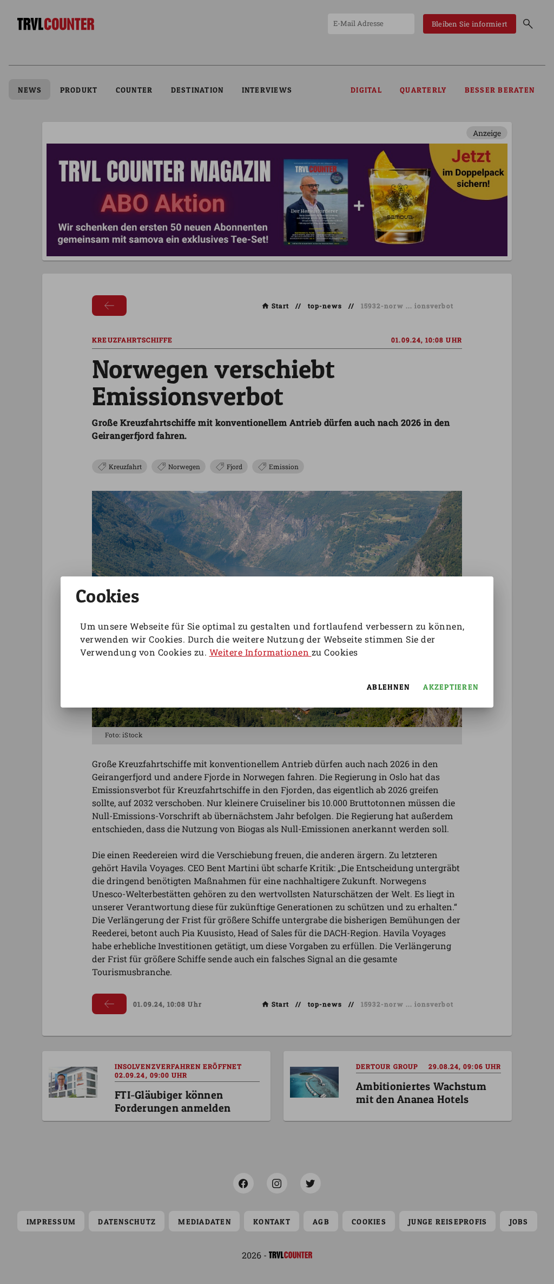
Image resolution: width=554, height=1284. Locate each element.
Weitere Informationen (260, 652)
